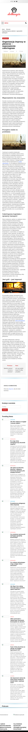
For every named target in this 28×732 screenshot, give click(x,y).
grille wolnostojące (20, 320)
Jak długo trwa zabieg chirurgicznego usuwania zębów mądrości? (17, 588)
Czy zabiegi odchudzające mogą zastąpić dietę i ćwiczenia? (17, 564)
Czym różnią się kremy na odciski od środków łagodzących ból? (17, 648)
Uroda (12, 616)
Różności (5, 38)
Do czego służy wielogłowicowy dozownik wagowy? (17, 442)
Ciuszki (12, 676)
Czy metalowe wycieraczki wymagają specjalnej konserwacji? (17, 536)
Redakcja (6, 51)
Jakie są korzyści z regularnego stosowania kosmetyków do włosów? (17, 620)
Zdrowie (12, 419)
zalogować (11, 389)
